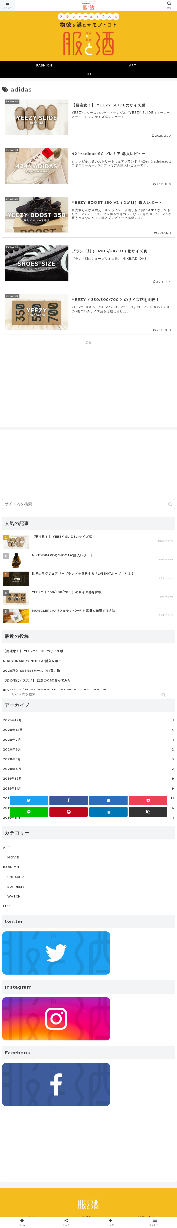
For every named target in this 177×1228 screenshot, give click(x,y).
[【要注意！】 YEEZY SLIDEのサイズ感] (108, 800)
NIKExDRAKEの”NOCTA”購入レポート (34, 661)
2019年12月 (88, 779)
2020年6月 (88, 749)
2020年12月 (88, 730)
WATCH (14, 896)
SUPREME (16, 887)
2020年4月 (88, 769)
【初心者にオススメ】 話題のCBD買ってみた (37, 680)
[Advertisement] (88, 375)
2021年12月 (88, 720)
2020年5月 (88, 759)
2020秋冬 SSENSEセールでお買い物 (31, 671)
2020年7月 (88, 740)
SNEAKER (15, 877)
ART (6, 848)
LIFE (7, 906)
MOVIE (13, 857)
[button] (170, 504)
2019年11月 (88, 788)
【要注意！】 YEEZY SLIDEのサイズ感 (33, 651)
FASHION (11, 867)
